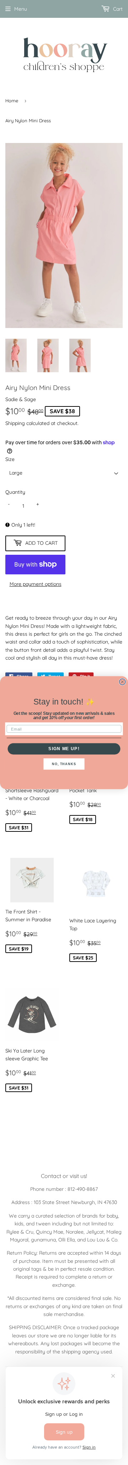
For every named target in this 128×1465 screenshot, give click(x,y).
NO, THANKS (64, 763)
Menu (20, 9)
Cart (117, 9)
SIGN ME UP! (63, 748)
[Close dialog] (122, 681)
